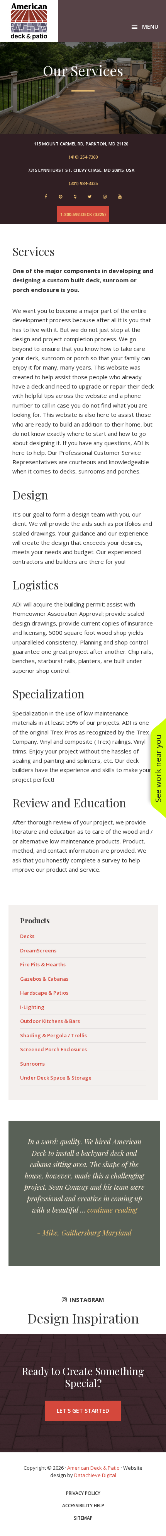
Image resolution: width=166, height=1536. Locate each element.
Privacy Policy (83, 1493)
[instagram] (105, 196)
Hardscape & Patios (44, 992)
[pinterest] (60, 196)
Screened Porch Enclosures (53, 1049)
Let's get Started (83, 1410)
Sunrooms (32, 1063)
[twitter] (89, 196)
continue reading (112, 1210)
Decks (27, 936)
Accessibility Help (83, 1505)
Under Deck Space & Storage (55, 1077)
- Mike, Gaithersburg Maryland (84, 1232)
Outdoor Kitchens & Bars (50, 1021)
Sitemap (83, 1518)
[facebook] (46, 196)
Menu (150, 26)
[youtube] (120, 196)
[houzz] (75, 196)
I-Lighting (32, 1007)
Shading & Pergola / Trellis (53, 1035)
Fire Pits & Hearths (43, 964)
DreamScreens (38, 950)
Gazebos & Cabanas (44, 978)
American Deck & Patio (29, 21)
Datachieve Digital (95, 1475)
